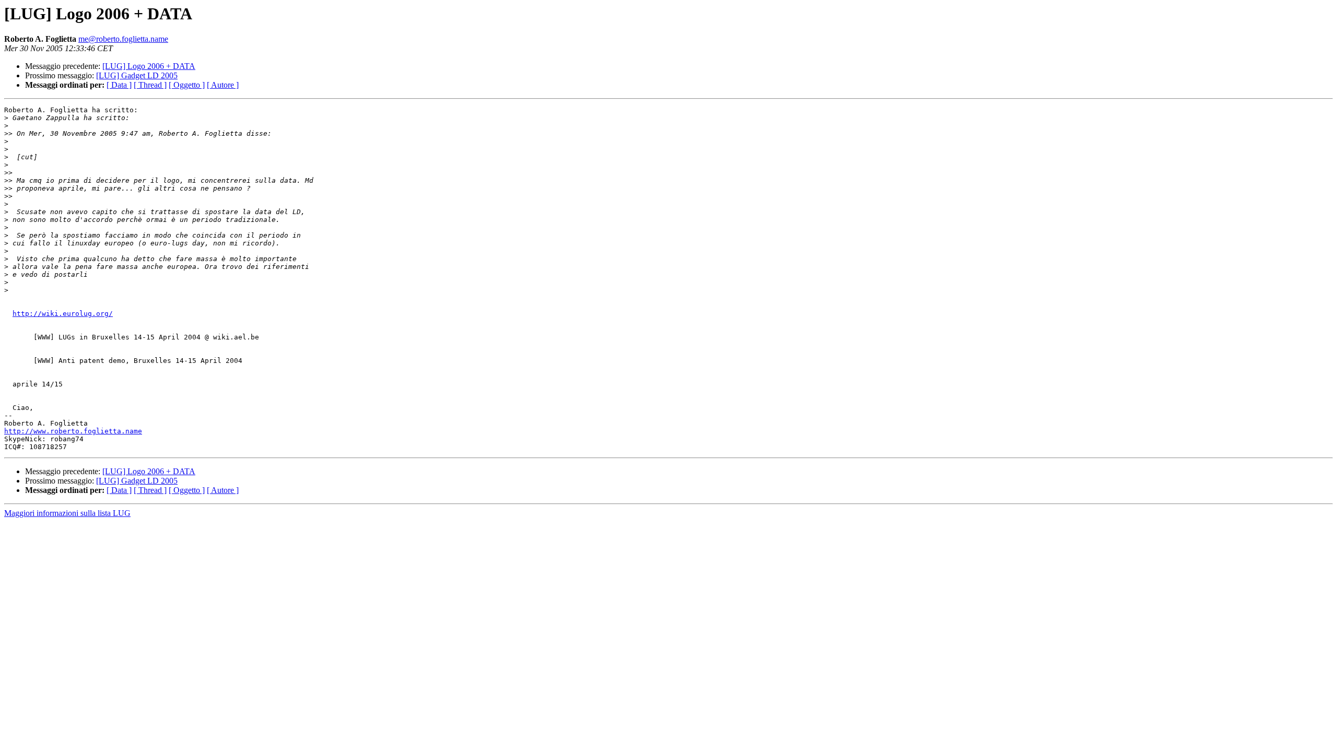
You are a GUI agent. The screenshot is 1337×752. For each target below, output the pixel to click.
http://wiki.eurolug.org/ (63, 314)
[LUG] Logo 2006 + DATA (148, 66)
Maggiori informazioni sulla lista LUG (67, 513)
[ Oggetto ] (187, 84)
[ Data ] (119, 84)
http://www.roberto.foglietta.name (73, 431)
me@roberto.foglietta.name (123, 38)
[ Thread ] (150, 84)
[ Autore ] (223, 84)
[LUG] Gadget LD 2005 (137, 75)
